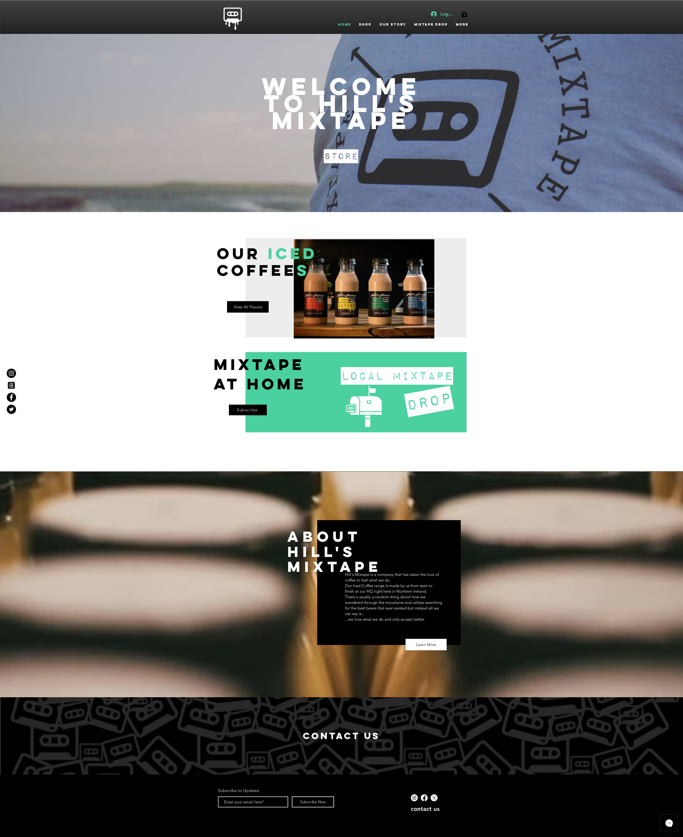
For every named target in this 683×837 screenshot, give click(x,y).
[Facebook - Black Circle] (11, 397)
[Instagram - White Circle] (414, 797)
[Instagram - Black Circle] (11, 373)
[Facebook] (424, 797)
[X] (434, 797)
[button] (464, 13)
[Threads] (11, 385)
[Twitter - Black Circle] (11, 409)
